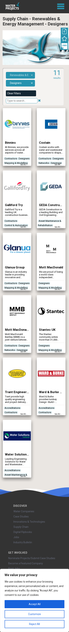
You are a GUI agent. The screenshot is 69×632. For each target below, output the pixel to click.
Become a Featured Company (25, 563)
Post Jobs (14, 568)
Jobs (16, 537)
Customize (34, 614)
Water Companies (23, 511)
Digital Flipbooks (22, 532)
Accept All (34, 604)
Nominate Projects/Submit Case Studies (31, 558)
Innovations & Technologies (29, 521)
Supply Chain (21, 526)
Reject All (34, 624)
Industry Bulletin (22, 542)
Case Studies (21, 516)
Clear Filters (14, 93)
